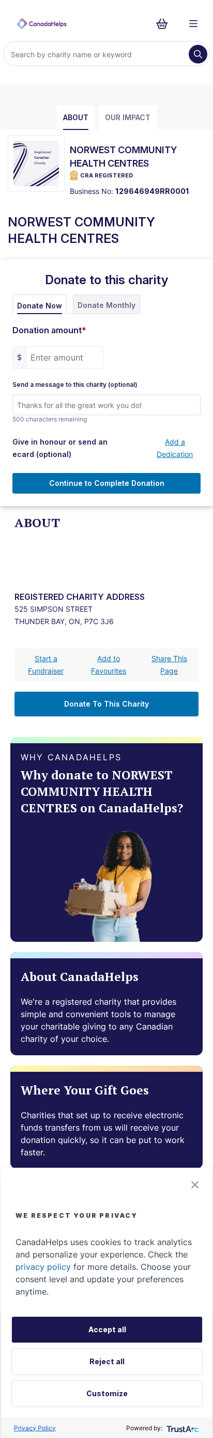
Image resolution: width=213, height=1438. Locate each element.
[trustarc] (181, 1427)
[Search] (198, 54)
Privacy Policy (35, 1428)
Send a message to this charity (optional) (75, 384)
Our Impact (127, 117)
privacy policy (43, 1267)
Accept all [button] (107, 1329)
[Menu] (193, 24)
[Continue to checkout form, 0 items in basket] (165, 24)
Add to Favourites (108, 664)
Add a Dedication (175, 448)
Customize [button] (107, 1393)
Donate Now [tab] (39, 305)
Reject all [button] (107, 1361)
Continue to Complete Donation (106, 483)
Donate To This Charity (106, 703)
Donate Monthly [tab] (106, 305)
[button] (195, 1184)
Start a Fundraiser (46, 664)
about (75, 117)
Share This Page (169, 664)
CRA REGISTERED (106, 175)
